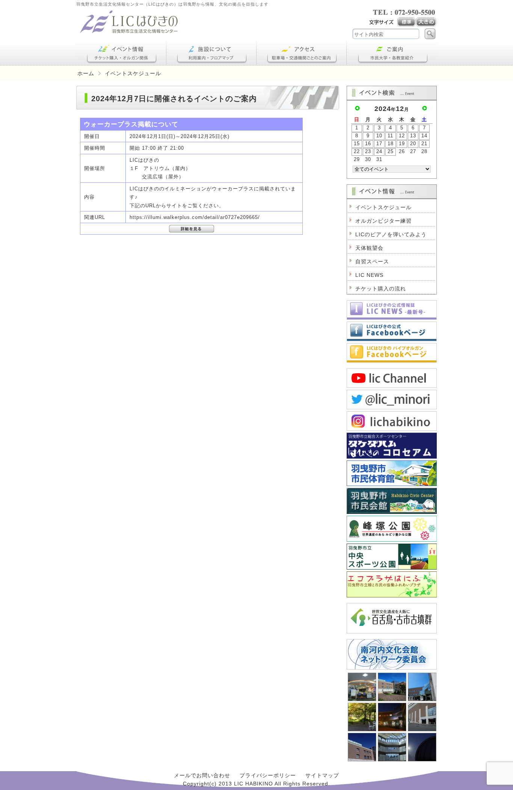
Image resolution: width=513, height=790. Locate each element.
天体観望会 (369, 248)
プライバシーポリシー (268, 775)
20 (413, 143)
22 (357, 151)
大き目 (426, 22)
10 (379, 135)
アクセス (301, 53)
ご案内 (392, 53)
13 (413, 135)
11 (390, 135)
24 (379, 151)
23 (368, 151)
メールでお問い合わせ (202, 775)
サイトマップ (322, 775)
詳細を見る (191, 228)
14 (424, 135)
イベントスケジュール (383, 207)
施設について (211, 53)
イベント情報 (121, 53)
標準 (406, 22)
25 (391, 151)
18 (391, 143)
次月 (424, 108)
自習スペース (372, 261)
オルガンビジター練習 (383, 221)
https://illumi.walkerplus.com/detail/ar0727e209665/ (195, 217)
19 (402, 143)
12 (402, 135)
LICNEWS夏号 (392, 310)
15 (357, 143)
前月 (357, 108)
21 (424, 143)
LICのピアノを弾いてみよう (391, 234)
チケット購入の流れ (380, 289)
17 (379, 143)
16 (368, 143)
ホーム (85, 73)
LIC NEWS (369, 275)
